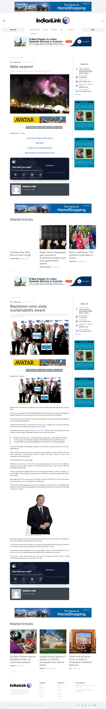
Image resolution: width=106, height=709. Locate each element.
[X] (31, 189)
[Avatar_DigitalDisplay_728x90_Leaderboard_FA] (39, 119)
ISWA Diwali (39, 143)
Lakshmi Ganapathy (15, 258)
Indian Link (17, 62)
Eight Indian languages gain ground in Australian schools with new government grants (53, 258)
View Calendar (77, 94)
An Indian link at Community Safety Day (39, 148)
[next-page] (14, 270)
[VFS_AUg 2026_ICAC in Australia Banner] (53, 41)
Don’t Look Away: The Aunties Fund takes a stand (81, 255)
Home (11, 57)
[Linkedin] (27, 189)
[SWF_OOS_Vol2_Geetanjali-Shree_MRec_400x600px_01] (84, 115)
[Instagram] (25, 189)
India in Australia (18, 57)
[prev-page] (11, 270)
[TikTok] (89, 705)
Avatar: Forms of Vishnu (85, 81)
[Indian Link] (53, 20)
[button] (102, 21)
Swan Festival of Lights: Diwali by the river (39, 138)
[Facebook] (22, 189)
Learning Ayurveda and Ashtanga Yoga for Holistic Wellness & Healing (85, 71)
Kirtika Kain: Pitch (83, 87)
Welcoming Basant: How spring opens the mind (39, 153)
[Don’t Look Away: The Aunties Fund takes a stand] (82, 237)
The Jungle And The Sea (85, 91)
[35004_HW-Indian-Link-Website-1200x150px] (53, 6)
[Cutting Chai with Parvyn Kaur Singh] (23, 237)
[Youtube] (33, 189)
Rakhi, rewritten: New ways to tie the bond (85, 685)
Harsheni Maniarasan (45, 267)
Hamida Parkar (73, 261)
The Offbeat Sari (83, 77)
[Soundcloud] (29, 189)
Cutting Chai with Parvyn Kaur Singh (83, 690)
